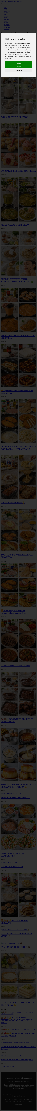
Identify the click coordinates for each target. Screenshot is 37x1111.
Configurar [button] (18, 70)
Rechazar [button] (18, 66)
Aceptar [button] (18, 63)
